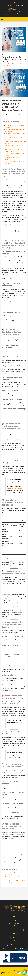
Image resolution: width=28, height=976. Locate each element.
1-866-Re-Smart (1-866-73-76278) (14, 6)
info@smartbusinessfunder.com (14, 945)
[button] (24, 973)
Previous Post (14, 890)
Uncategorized (6, 65)
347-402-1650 (14, 937)
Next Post (14, 894)
